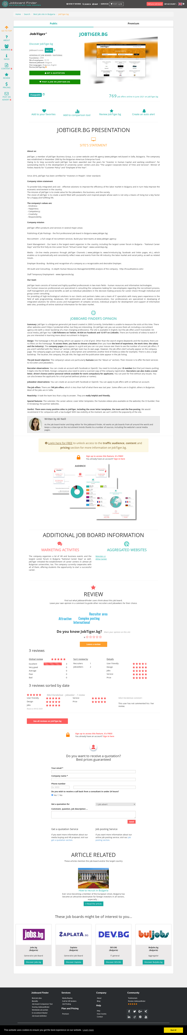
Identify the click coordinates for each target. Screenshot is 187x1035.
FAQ (98, 1011)
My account (170, 4)
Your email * (57, 768)
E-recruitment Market (39, 1013)
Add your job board (155, 4)
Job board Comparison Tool (42, 1004)
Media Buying (67, 998)
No (60, 795)
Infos (6, 59)
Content (5, 68)
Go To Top (7, 30)
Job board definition (39, 1016)
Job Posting (66, 1004)
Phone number (58, 783)
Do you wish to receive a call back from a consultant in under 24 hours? (85, 791)
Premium (65, 1014)
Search (87, 4)
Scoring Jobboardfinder (40, 1007)
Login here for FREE (60, 443)
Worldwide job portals (40, 1010)
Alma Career (101, 559)
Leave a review (93, 644)
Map (96, 4)
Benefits (35, 1001)
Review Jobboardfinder (136, 1001)
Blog (98, 1001)
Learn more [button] (88, 1030)
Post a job (117, 4)
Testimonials (132, 998)
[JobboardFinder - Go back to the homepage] (21, 4)
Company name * (59, 776)
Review (6, 78)
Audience (5, 49)
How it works (74, 4)
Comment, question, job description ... (69, 809)
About (6, 40)
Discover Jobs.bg (33, 962)
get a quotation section (61, 840)
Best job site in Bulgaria (44, 14)
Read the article (94, 903)
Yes (55, 795)
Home (18, 14)
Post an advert (6, 98)
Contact (100, 1017)
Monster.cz (101, 556)
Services (104, 4)
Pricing (6, 87)
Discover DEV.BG (113, 962)
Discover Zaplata (73, 962)
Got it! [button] (173, 1030)
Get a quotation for (60, 804)
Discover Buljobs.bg (153, 962)
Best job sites (37, 998)
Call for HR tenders (69, 1001)
